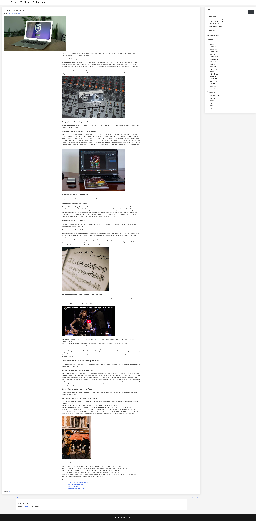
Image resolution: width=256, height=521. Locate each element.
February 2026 (214, 51)
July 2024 (213, 83)
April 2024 (213, 88)
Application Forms (215, 95)
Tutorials (213, 107)
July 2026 (213, 44)
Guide (212, 100)
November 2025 (214, 56)
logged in (27, 506)
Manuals (213, 103)
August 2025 (214, 61)
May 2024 (213, 86)
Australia (213, 97)
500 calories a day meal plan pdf (76, 488)
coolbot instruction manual (215, 25)
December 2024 (214, 74)
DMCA (238, 2)
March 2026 (214, 49)
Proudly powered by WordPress (123, 517)
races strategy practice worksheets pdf (78, 482)
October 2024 (214, 78)
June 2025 (213, 64)
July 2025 (213, 63)
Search (208, 9)
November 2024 (214, 76)
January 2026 (214, 53)
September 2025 (215, 59)
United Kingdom (215, 108)
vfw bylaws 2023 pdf (73, 486)
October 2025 (214, 58)
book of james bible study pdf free (216, 26)
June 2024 (213, 84)
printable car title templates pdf (216, 21)
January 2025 (214, 73)
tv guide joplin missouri (214, 23)
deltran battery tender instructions (216, 19)
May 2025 (213, 66)
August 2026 (214, 42)
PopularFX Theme (136, 517)
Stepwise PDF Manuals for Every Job (28, 2)
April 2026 (213, 47)
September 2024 (215, 79)
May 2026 (213, 46)
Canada (213, 98)
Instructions (214, 102)
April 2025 (213, 68)
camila (19, 13)
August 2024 (214, 81)
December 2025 (214, 54)
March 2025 (214, 69)
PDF (10, 491)
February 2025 (214, 71)
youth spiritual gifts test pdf (75, 484)
